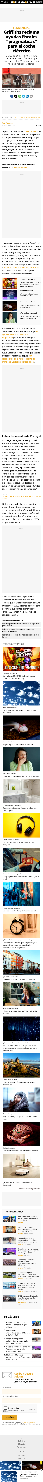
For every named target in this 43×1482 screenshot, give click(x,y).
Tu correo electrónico (10, 1396)
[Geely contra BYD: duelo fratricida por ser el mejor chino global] (9, 1219)
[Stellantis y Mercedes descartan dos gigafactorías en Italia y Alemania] (9, 1262)
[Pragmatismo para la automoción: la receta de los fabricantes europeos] (9, 1240)
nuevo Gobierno (31, 131)
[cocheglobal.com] (21, 2)
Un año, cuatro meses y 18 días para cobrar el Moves (21, 497)
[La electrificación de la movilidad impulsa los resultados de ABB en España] (9, 1285)
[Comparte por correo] (31, 96)
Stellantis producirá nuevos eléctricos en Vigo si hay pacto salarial (21, 625)
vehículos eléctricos (22, 117)
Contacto (21, 1455)
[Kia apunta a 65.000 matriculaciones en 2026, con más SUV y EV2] (9, 1229)
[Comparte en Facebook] (11, 96)
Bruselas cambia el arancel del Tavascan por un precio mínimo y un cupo (28, 1251)
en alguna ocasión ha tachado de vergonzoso (20, 334)
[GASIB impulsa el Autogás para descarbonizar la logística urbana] (9, 1298)
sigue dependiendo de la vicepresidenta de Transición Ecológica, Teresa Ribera (18, 359)
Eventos (21, 1451)
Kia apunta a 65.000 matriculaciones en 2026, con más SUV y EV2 (27, 1229)
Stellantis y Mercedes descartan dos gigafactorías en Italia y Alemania (27, 1262)
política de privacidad (28, 1422)
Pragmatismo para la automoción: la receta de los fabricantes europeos (27, 1240)
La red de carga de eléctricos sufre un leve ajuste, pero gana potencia (28, 1274)
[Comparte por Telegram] (23, 96)
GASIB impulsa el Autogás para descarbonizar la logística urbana (28, 1298)
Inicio (21, 1438)
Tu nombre (6, 1387)
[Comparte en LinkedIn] (27, 96)
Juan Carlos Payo (28, 1233)
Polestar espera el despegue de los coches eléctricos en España (18, 630)
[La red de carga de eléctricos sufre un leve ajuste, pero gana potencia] (9, 1275)
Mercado (20, 1223)
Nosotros (21, 1458)
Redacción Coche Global (30, 1291)
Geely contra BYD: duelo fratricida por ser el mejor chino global (28, 1218)
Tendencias (21, 1279)
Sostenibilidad (22, 1302)
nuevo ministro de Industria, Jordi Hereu (22, 267)
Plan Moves (35, 117)
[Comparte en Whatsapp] (19, 96)
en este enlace (20, 168)
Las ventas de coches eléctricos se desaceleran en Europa (20, 636)
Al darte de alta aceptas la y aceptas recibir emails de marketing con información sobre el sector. (21, 1424)
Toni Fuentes (7, 123)
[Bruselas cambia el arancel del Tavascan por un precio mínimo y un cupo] (9, 1251)
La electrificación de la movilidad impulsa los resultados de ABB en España (26, 1286)
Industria (20, 1244)
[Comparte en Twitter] (15, 96)
